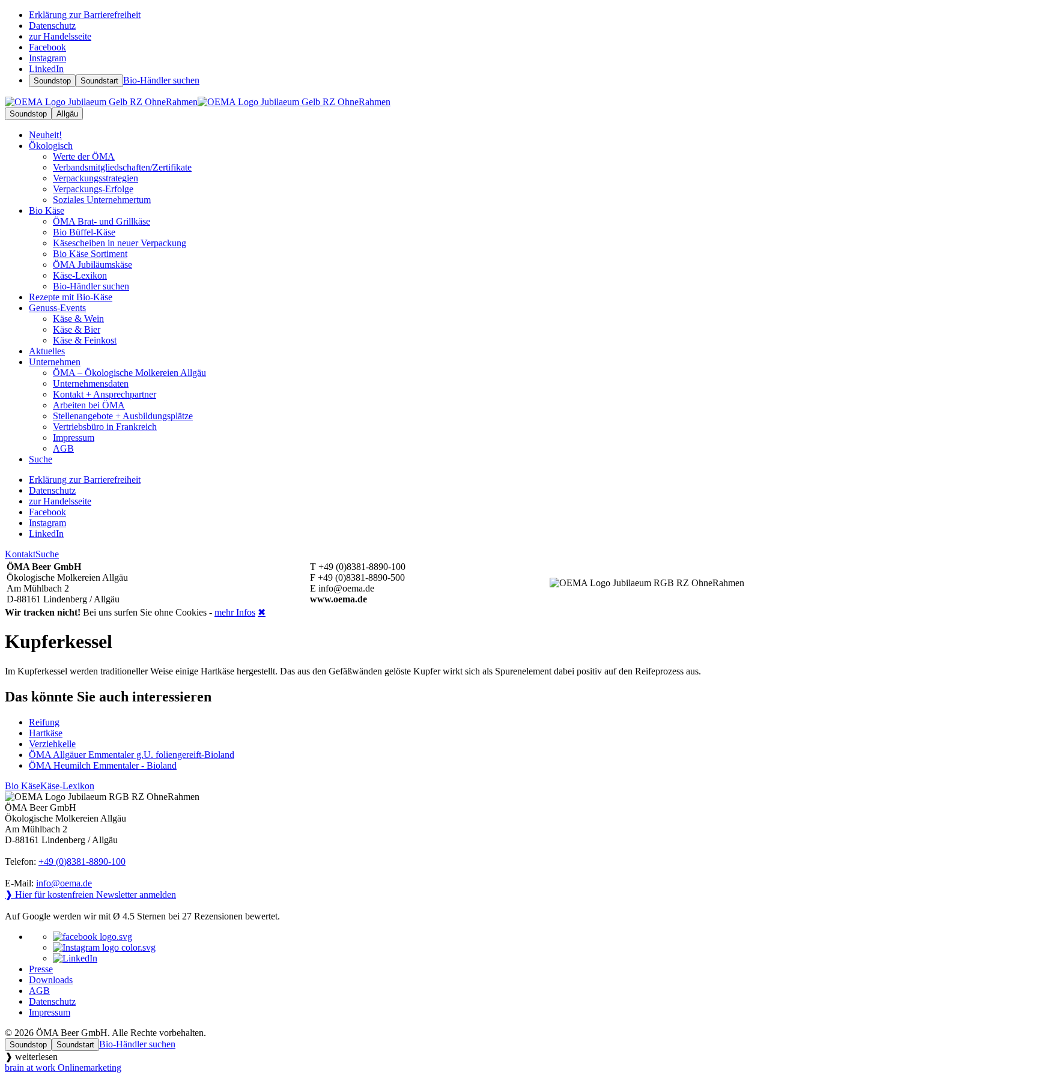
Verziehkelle (52, 744)
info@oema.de (64, 883)
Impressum (49, 1012)
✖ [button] (262, 612)
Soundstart (99, 80)
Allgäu (67, 113)
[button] (519, 1056)
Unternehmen (54, 362)
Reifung (44, 722)
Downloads (51, 980)
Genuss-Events (57, 308)
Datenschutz (52, 1001)
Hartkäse (45, 733)
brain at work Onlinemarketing (63, 1067)
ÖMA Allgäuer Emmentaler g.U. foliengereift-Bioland (131, 754)
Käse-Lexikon (67, 786)
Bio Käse (46, 210)
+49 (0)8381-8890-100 (82, 861)
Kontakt (20, 554)
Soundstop (52, 80)
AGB (39, 991)
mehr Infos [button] (234, 612)
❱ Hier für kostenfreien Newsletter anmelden (90, 894)
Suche (47, 554)
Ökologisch (51, 146)
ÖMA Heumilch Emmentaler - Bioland (103, 765)
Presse (41, 969)
